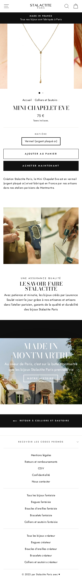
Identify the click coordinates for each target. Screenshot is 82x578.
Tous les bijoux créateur (41, 536)
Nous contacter (41, 481)
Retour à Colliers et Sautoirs (44, 420)
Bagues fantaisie (41, 502)
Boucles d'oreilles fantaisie (41, 508)
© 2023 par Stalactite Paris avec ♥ (41, 574)
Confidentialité (41, 475)
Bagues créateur (41, 542)
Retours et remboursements (41, 462)
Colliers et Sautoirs (46, 100)
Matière (41, 134)
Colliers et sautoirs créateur (41, 562)
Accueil (27, 100)
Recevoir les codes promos (41, 441)
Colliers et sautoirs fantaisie (41, 522)
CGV (41, 468)
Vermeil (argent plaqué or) (41, 141)
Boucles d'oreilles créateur (41, 549)
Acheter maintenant (40, 165)
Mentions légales (41, 455)
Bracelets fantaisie (41, 515)
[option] (41, 56)
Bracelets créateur (41, 555)
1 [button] (40, 93)
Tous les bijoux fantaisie (41, 495)
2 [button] (43, 93)
